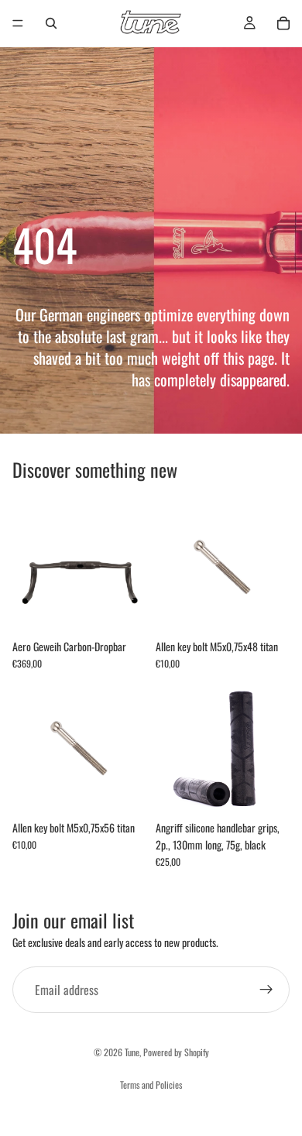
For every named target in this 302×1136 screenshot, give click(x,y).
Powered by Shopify (176, 1052)
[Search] (51, 23)
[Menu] (18, 23)
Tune (132, 1052)
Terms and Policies (151, 1084)
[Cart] (283, 23)
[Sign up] (266, 989)
